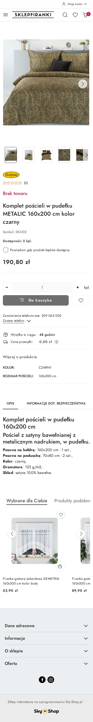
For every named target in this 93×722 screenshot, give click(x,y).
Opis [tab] (10, 403)
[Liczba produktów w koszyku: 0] (85, 14)
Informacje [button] (15, 638)
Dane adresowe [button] (20, 626)
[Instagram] (50, 679)
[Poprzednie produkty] (12, 534)
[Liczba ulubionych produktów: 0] (75, 14)
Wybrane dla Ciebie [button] (26, 500)
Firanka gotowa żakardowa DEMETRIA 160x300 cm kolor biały (31, 581)
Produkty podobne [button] (73, 500)
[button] (83, 84)
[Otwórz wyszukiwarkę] (65, 14)
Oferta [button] (11, 663)
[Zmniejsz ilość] (6, 287)
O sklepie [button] (14, 651)
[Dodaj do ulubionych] (81, 300)
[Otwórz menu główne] (5, 14)
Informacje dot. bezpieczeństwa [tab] (56, 403)
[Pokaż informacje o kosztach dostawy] (56, 341)
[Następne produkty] (81, 534)
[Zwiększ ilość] (77, 287)
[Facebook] (42, 679)
